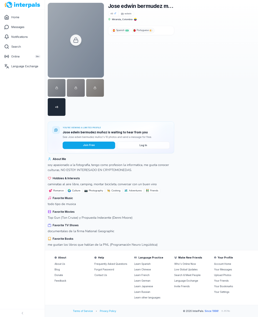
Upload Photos (222, 275)
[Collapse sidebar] (22, 313)
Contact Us (100, 275)
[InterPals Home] (22, 5)
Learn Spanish (142, 263)
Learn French (142, 275)
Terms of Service (83, 310)
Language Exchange (186, 280)
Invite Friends (182, 286)
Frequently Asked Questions (110, 263)
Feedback (60, 280)
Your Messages (223, 269)
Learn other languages (147, 297)
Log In (143, 145)
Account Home (222, 263)
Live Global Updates (186, 269)
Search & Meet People (187, 275)
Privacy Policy (108, 310)
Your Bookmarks (223, 286)
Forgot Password (104, 269)
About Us (60, 263)
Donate (59, 275)
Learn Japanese (143, 286)
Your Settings (221, 291)
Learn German (142, 280)
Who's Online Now (185, 263)
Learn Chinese (142, 269)
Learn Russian (142, 291)
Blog (57, 269)
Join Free (89, 145)
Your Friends (221, 280)
